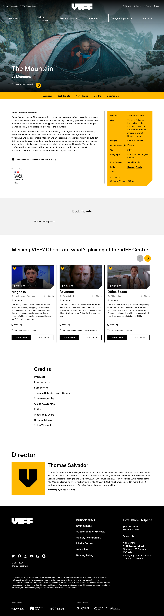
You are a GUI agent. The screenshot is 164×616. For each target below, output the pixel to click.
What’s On (14, 18)
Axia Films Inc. (134, 162)
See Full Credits (135, 140)
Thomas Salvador (136, 115)
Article (139, 166)
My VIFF (128, 6)
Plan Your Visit (67, 18)
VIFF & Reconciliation (28, 6)
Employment (83, 525)
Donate (5, 6)
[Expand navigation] (21, 18)
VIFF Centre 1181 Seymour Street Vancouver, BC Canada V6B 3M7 (134, 547)
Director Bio (113, 95)
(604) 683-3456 (130, 526)
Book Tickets (64, 95)
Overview (47, 95)
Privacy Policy (84, 555)
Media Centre (84, 543)
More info (21, 337)
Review (131, 166)
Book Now (44, 337)
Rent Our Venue (85, 519)
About (146, 18)
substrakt (23, 565)
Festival (40, 17)
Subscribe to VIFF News (90, 531)
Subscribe (14, 6)
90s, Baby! (18, 300)
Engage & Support (120, 18)
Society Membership (88, 537)
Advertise (82, 549)
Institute (93, 18)
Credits (97, 95)
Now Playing (82, 95)
